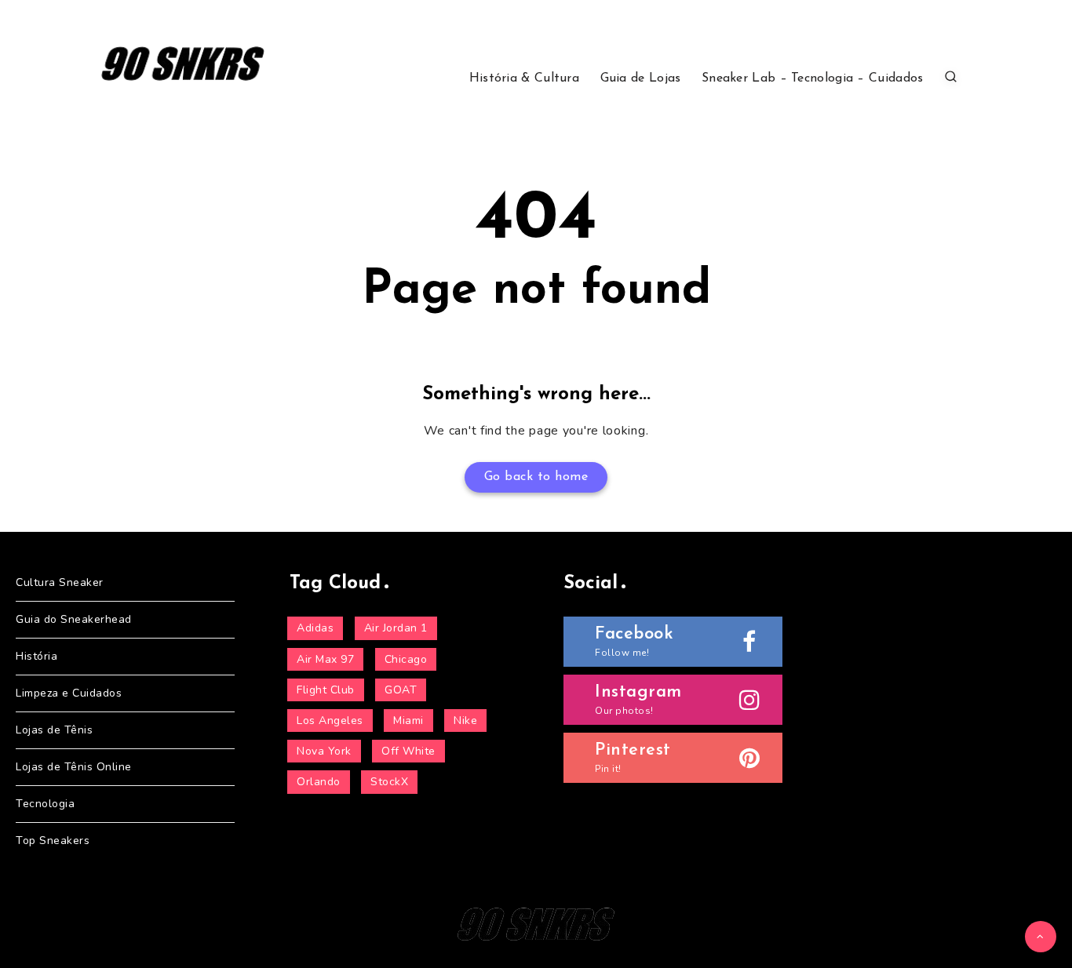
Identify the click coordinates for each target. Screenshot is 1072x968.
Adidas (315, 627)
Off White (408, 751)
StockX (389, 781)
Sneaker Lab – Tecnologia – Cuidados (813, 78)
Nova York (324, 751)
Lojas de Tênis (54, 729)
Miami (408, 720)
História (36, 656)
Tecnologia (45, 803)
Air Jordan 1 (396, 627)
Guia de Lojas (640, 78)
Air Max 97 (325, 659)
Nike (465, 720)
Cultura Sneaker (60, 582)
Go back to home (536, 477)
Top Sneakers (52, 840)
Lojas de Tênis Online (74, 766)
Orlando (319, 781)
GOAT (401, 689)
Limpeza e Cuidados (69, 693)
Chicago (406, 659)
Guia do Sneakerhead (74, 619)
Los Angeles (330, 720)
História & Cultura (524, 78)
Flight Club (326, 689)
